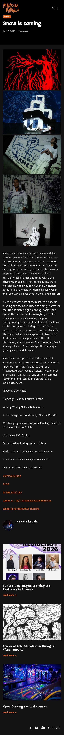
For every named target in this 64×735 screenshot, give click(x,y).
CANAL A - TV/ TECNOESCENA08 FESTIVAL (27, 500)
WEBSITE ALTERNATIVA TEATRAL (21, 508)
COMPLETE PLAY (12, 476)
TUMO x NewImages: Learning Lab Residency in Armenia (26, 587)
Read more (8, 595)
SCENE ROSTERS (12, 492)
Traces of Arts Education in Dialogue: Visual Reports (29, 648)
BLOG (6, 484)
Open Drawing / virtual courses (25, 707)
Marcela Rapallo (27, 521)
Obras (7, 16)
